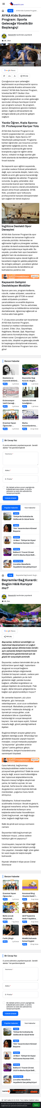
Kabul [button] (36, 1105)
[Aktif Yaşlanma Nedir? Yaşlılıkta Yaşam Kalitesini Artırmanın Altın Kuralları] (30, 912)
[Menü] (3, 3)
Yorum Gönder (10, 498)
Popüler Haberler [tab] (11, 508)
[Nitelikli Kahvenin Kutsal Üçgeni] (30, 935)
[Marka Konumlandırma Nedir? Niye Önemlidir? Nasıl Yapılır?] (30, 419)
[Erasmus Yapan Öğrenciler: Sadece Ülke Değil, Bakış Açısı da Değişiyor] (11, 419)
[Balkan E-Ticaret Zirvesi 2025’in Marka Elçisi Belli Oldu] (20, 552)
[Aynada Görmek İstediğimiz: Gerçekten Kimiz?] (30, 397)
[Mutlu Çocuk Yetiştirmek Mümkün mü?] (11, 912)
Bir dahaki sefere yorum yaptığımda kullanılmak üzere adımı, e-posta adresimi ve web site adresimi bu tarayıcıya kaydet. (20, 490)
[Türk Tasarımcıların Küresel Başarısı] (20, 528)
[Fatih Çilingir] (11, 935)
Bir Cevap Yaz (10, 440)
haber (37, 1100)
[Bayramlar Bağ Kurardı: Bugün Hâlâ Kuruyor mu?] (30, 374)
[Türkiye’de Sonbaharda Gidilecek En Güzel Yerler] (20, 516)
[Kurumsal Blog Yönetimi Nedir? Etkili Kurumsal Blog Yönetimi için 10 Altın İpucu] (30, 890)
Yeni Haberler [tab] (29, 508)
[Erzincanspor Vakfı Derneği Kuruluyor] (11, 397)
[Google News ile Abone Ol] (10, 70)
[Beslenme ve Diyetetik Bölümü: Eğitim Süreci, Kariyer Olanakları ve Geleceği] (11, 374)
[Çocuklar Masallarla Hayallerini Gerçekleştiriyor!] (20, 564)
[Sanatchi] (16, 3)
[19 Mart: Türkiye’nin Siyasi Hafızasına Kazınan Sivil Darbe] (20, 540)
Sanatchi (12, 35)
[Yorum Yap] (4, 76)
